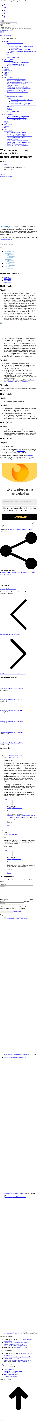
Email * (31, 899)
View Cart (3, 35)
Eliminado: (12, 257)
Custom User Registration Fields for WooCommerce (19, 380)
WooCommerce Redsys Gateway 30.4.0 (11, 710)
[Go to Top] (18, 1417)
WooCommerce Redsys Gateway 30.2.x (11, 732)
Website (26, 901)
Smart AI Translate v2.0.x (16, 1344)
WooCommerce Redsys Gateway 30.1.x (11, 743)
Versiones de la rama (10, 251)
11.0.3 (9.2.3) (8, 266)
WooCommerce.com (6, 176)
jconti (5, 1342)
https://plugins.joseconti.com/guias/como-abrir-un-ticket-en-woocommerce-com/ (21, 816)
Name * (2, 899)
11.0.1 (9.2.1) (8, 259)
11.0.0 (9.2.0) (8, 253)
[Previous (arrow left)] (0, 1420)
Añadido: (11, 254)
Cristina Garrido (13, 756)
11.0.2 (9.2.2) (8, 263)
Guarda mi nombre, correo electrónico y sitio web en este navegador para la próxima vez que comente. (17, 907)
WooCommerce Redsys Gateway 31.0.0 (11, 699)
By (21, 529)
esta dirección (21, 451)
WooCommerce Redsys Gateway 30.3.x (11, 721)
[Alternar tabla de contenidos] (1, 248)
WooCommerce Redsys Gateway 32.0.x (11, 688)
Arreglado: (12, 256)
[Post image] (5, 687)
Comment (3, 884)
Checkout (8, 35)
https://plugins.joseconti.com (8, 589)
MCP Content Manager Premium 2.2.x (20, 1342)
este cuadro (30, 455)
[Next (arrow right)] (2, 1420)
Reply (5, 799)
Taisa (5, 1345)
